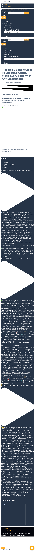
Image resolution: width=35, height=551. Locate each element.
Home (6, 21)
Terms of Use (8, 530)
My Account (8, 6)
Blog (5, 167)
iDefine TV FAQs (9, 164)
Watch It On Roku (12, 32)
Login (5, 4)
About (6, 162)
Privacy (6, 528)
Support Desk (9, 166)
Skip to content (6, 1)
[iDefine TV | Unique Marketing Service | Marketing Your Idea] (17, 11)
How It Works (8, 23)
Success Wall (9, 28)
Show (32, 548)
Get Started (8, 26)
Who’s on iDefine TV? (11, 30)
